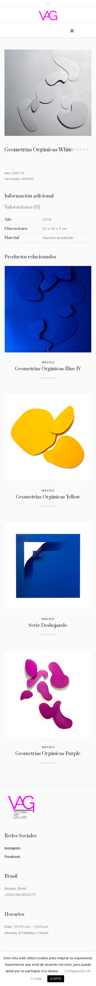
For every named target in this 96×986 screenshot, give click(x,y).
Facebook (12, 856)
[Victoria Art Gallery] (48, 15)
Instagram (12, 848)
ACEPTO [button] (55, 978)
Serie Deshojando (48, 625)
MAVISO (28, 179)
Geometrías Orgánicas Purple (47, 754)
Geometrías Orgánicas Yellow (48, 497)
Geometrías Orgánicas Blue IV (48, 369)
